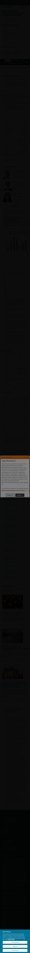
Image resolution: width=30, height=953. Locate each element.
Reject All (15, 946)
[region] (15, 941)
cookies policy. (11, 939)
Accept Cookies (15, 950)
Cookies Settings (15, 942)
